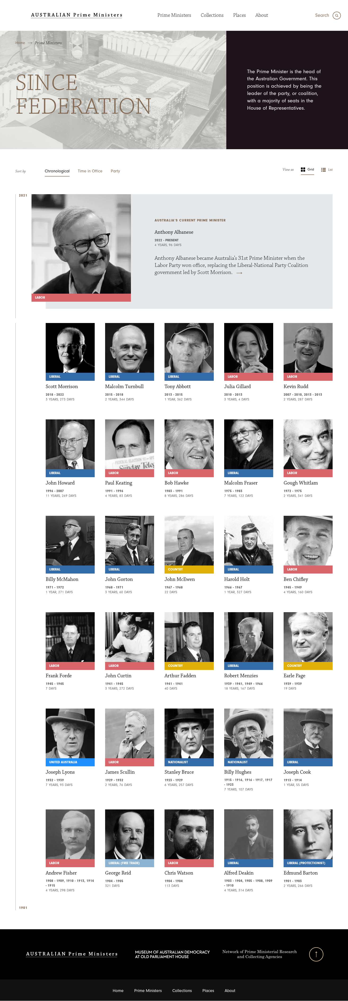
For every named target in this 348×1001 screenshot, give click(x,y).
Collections (212, 15)
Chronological (57, 171)
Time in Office (90, 171)
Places (239, 15)
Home (20, 43)
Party (115, 171)
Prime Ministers (174, 15)
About (261, 15)
